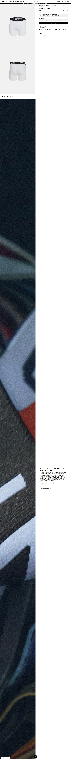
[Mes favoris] (34, 5)
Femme (6, 1)
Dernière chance (16, 1)
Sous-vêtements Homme (42, 5)
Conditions (46, 3)
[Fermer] (70, 3)
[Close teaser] (10, 756)
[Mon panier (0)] (68, 1)
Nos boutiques (22, 1)
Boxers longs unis (53, 5)
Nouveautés (10, 1)
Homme (3, 1)
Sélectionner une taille (53, 23)
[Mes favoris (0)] (67, 1)
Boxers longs (48, 5)
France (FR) (58, 1)
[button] (5, 758)
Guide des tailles (43, 18)
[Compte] (62, 1)
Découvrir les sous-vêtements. (45, 488)
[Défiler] (34, 92)
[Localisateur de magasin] (65, 1)
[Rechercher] (64, 1)
